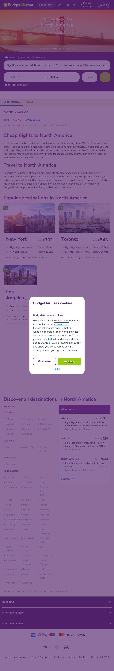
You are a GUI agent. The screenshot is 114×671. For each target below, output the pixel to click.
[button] (57, 368)
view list (46, 339)
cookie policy (61, 324)
